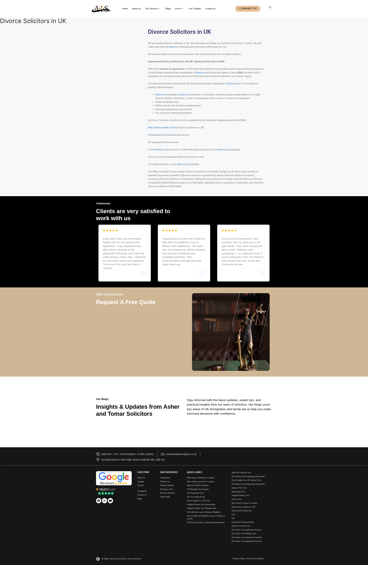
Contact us (210, 8)
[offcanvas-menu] (270, 7)
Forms (178, 8)
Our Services (151, 8)
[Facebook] (98, 500)
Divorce (159, 94)
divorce (173, 46)
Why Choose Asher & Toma (162, 127)
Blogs (168, 8)
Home (125, 8)
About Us (136, 8)
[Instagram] (104, 500)
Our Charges (195, 8)
